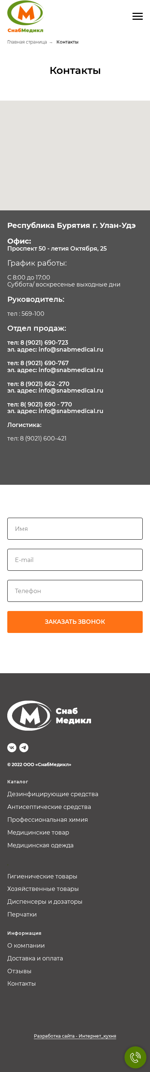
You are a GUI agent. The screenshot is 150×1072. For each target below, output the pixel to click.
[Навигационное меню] (138, 16)
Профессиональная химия (47, 819)
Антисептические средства (49, 806)
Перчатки (22, 914)
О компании (26, 945)
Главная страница (27, 42)
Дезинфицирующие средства (52, 794)
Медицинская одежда (40, 845)
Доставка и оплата (35, 958)
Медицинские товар (38, 832)
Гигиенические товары (42, 876)
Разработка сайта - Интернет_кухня (75, 1036)
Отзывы (19, 971)
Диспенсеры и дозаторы (45, 901)
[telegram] (23, 747)
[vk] (11, 747)
